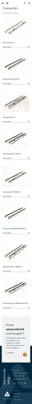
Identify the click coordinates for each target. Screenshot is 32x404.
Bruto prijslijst (17, 399)
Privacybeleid (17, 393)
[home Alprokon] (3, 3)
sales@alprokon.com (20, 379)
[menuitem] (25, 3)
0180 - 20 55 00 (18, 376)
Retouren (16, 396)
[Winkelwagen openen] (29, 3)
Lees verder (7, 47)
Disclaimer (16, 390)
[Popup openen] (25, 3)
